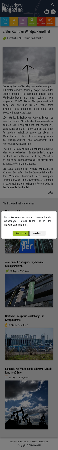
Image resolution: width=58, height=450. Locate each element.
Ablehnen (37, 233)
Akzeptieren (21, 233)
